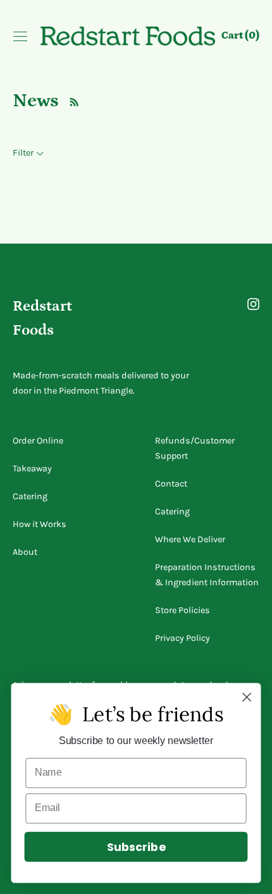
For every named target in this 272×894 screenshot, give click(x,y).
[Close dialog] (247, 697)
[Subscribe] (70, 100)
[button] (240, 37)
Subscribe (136, 847)
